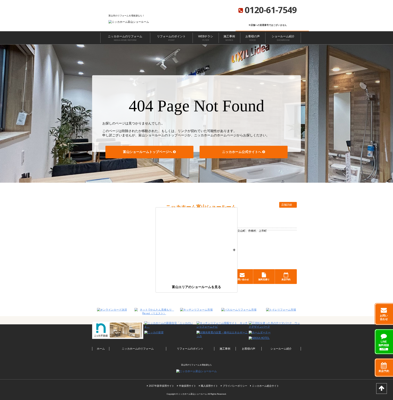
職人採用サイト (209, 385)
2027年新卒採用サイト (161, 385)
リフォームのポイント (171, 38)
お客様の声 (252, 38)
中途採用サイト (187, 385)
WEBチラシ (205, 38)
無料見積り (264, 279)
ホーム (101, 348)
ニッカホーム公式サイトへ (242, 152)
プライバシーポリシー (235, 385)
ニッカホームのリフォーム (125, 38)
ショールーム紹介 (283, 38)
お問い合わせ (242, 279)
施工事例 (229, 38)
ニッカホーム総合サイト (265, 385)
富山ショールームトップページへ (148, 152)
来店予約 (285, 279)
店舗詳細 (287, 204)
